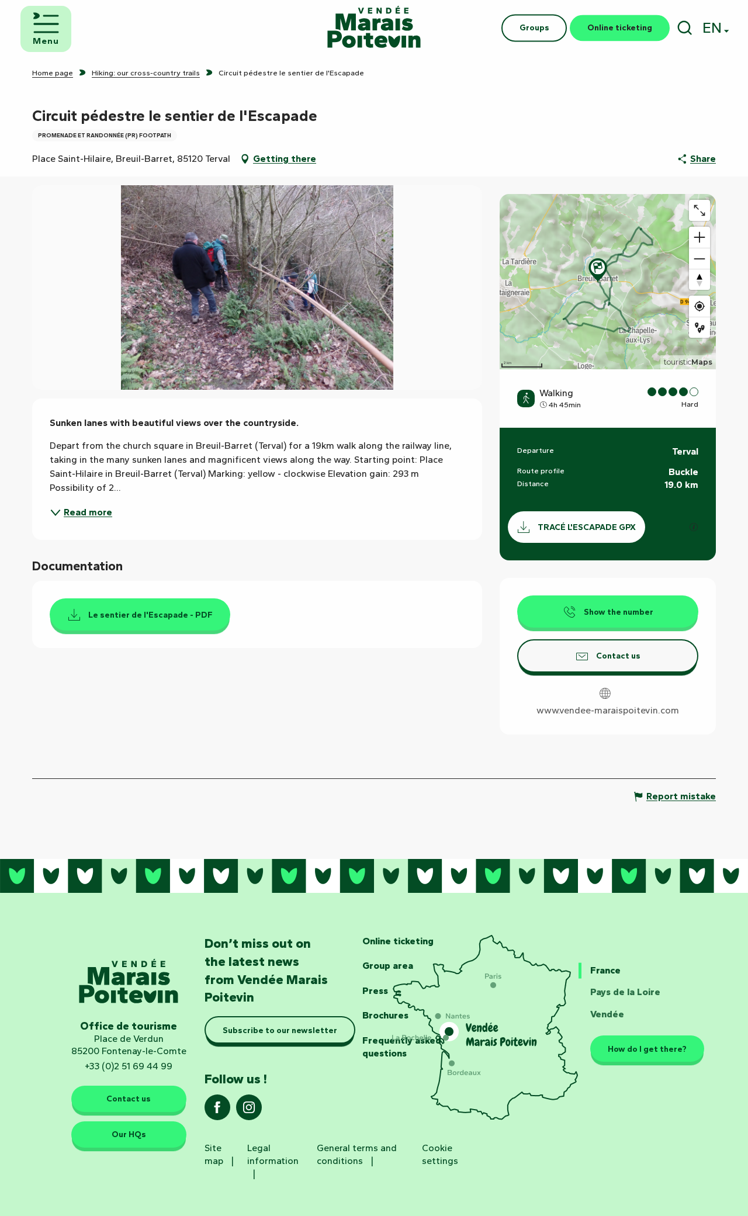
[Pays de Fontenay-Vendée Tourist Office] (374, 28)
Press (375, 990)
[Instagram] (249, 1111)
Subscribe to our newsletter (280, 1030)
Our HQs (129, 1134)
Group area (387, 965)
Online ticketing (398, 941)
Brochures (385, 1015)
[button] (685, 28)
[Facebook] (217, 1111)
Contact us (128, 1098)
